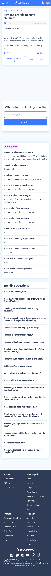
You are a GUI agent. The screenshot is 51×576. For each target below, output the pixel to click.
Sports (13, 11)
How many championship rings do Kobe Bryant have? (24, 424)
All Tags (7, 483)
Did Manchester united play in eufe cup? (21, 327)
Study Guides (9, 531)
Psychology (30, 501)
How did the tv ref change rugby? (18, 335)
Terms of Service (32, 527)
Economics (30, 509)
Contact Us (30, 522)
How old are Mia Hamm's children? (19, 16)
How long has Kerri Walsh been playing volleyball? (21, 309)
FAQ (5, 540)
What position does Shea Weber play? (20, 380)
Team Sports (21, 11)
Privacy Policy (31, 531)
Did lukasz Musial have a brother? (18, 366)
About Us (30, 518)
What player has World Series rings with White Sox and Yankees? (24, 300)
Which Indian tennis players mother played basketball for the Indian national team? (23, 415)
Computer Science (33, 505)
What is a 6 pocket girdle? (15, 291)
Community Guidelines (12, 518)
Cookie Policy (31, 540)
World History (31, 492)
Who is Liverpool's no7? (14, 442)
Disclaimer (30, 536)
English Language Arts (35, 496)
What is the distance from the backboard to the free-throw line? (25, 398)
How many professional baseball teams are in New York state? (24, 388)
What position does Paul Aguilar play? (20, 407)
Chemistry (30, 483)
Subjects (6, 11)
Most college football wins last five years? (22, 373)
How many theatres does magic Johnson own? (24, 342)
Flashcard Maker (10, 527)
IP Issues (29, 544)
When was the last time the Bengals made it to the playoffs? (24, 451)
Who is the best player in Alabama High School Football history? (24, 350)
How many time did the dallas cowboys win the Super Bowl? (24, 434)
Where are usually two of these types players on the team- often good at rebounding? (25, 319)
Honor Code (8, 522)
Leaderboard (9, 479)
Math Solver (8, 536)
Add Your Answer (36, 60)
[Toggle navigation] (3, 3)
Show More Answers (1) (14, 59)
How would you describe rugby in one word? (23, 359)
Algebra (29, 479)
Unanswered (9, 488)
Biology (29, 488)
